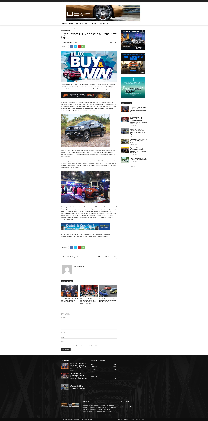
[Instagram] (126, 406)
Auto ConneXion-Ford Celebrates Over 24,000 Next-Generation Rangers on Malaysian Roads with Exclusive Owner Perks (138, 120)
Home (62, 28)
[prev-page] (62, 307)
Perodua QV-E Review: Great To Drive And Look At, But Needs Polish (138, 141)
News (68, 30)
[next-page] (64, 307)
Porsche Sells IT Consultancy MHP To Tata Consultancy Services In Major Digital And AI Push (69, 300)
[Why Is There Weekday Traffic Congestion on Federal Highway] (125, 160)
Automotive (67, 28)
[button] (145, 23)
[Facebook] (71, 46)
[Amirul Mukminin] (62, 42)
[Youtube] (130, 406)
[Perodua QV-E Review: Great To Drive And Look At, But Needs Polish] (125, 141)
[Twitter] (75, 46)
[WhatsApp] (83, 46)
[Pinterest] (79, 46)
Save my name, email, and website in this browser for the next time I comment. (83, 345)
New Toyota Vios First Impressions (70, 257)
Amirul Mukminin (68, 42)
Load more (133, 166)
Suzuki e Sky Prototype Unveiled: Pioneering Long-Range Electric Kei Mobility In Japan (107, 300)
